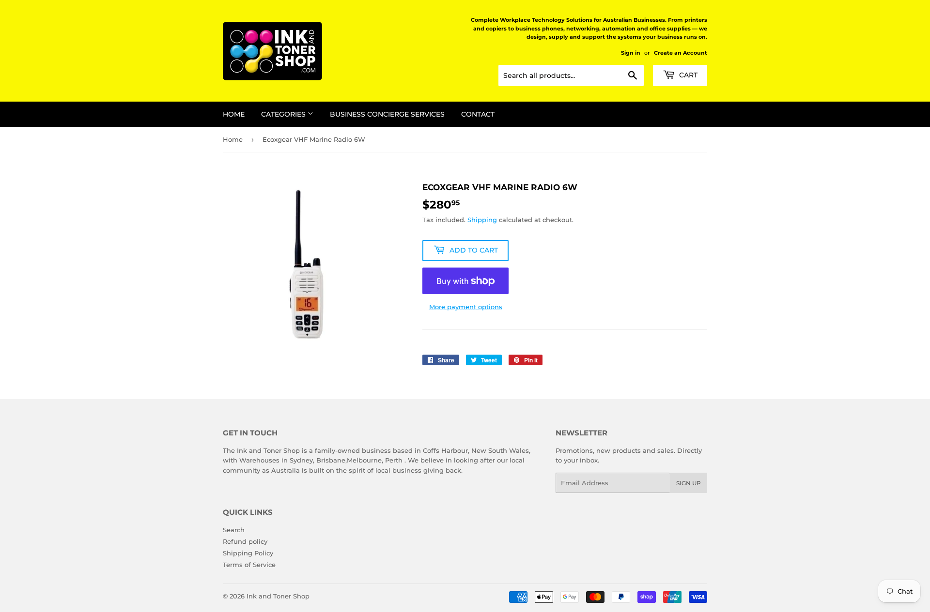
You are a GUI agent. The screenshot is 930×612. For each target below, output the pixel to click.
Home (234, 114)
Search (234, 530)
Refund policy (245, 541)
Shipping (482, 220)
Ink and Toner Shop (278, 596)
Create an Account (680, 52)
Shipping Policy (248, 553)
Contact (478, 114)
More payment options (465, 307)
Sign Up (688, 483)
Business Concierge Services (387, 114)
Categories (284, 114)
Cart (687, 75)
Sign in (630, 52)
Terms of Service (249, 564)
